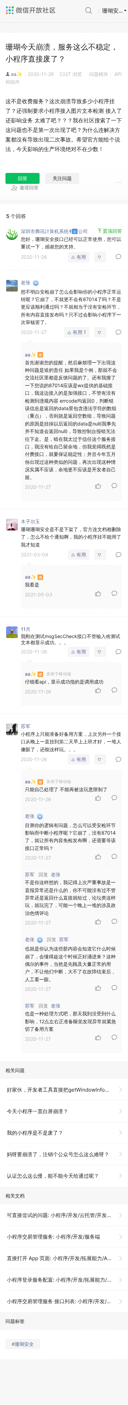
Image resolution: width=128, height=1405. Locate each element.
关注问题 (62, 178)
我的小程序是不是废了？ (35, 1133)
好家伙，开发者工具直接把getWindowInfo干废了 (63, 1089)
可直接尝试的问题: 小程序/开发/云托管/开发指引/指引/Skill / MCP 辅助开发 (67, 1215)
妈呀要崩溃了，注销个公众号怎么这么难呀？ (58, 1154)
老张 (55, 874)
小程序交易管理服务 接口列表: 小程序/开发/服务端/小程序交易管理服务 (67, 1301)
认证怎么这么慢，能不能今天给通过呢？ (53, 1176)
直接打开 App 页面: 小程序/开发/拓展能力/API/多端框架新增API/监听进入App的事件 (67, 1258)
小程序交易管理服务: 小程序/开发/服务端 (53, 1236)
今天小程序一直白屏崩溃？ (37, 1111)
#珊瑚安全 (23, 1344)
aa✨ (16, 74)
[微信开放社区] (31, 10)
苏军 (64, 939)
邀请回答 (29, 187)
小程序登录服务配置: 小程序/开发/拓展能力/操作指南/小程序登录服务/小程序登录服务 (67, 1279)
